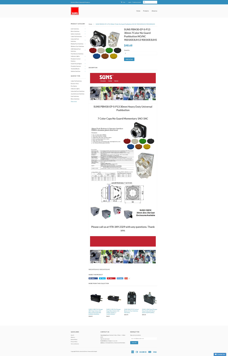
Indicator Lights (75, 56)
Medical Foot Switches (77, 44)
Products (146, 11)
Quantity (126, 50)
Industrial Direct (83, 351)
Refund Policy (74, 339)
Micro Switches (75, 31)
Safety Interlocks (75, 34)
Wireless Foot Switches (77, 46)
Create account (136, 2)
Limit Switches (75, 29)
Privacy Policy (74, 341)
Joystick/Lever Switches (77, 94)
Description (93, 67)
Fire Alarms (74, 86)
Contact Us (221, 354)
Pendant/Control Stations (75, 60)
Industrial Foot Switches (75, 40)
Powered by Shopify (92, 351)
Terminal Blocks (75, 68)
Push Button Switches (77, 53)
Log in (129, 2)
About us (154, 11)
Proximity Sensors (76, 66)
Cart (124, 2)
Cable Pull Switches (76, 36)
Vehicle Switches (75, 71)
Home (138, 11)
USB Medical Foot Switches (76, 50)
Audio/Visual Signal (76, 63)
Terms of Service (75, 344)
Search (72, 335)
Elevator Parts (75, 83)
